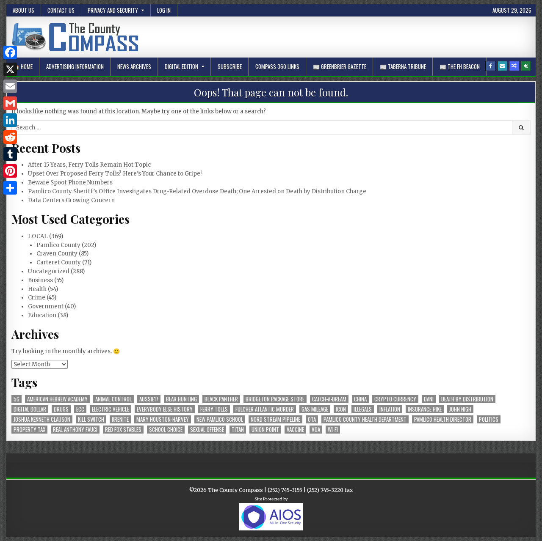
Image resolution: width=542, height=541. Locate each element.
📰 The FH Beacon (460, 66)
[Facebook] (490, 66)
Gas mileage (314, 409)
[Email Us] (502, 66)
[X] (10, 69)
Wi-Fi (333, 430)
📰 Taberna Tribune (403, 66)
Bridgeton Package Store (275, 399)
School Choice (166, 430)
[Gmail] (10, 103)
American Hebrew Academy (57, 399)
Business (40, 280)
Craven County (56, 253)
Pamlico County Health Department (365, 419)
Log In (164, 10)
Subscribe (230, 66)
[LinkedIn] (10, 120)
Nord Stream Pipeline (275, 419)
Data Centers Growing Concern (71, 200)
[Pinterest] (10, 170)
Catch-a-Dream (329, 399)
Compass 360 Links (277, 66)
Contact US (61, 10)
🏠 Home (23, 66)
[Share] (10, 187)
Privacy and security (113, 10)
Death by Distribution (467, 399)
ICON (341, 409)
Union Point (265, 430)
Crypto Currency (395, 399)
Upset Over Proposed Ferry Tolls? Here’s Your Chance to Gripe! (115, 173)
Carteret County (58, 262)
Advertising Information (75, 66)
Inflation (389, 409)
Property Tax (29, 430)
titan (238, 430)
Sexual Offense (207, 430)
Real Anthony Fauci (75, 430)
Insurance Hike (425, 409)
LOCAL (38, 236)
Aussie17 (148, 399)
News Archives (134, 66)
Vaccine (295, 430)
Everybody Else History (165, 409)
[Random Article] (514, 66)
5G (16, 399)
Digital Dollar (30, 409)
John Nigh (460, 409)
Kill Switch (91, 419)
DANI (429, 399)
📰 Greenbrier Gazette (339, 66)
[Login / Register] (526, 66)
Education (42, 315)
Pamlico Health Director (442, 419)
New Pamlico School (219, 419)
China (360, 399)
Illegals (363, 409)
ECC (80, 409)
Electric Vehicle (110, 409)
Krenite (120, 419)
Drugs (61, 409)
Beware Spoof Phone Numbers (70, 182)
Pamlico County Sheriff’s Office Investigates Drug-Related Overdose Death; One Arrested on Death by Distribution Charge (197, 191)
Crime (36, 297)
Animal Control (113, 399)
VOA (316, 430)
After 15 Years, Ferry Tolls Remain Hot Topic (89, 164)
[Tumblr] (10, 154)
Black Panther (221, 399)
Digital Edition (181, 66)
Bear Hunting (181, 399)
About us (23, 10)
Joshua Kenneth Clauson (42, 419)
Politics (488, 419)
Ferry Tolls (214, 409)
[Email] (10, 86)
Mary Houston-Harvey (162, 419)
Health (37, 289)
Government (46, 306)
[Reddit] (10, 137)
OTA (312, 419)
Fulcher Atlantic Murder (264, 409)
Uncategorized (48, 271)
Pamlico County (58, 245)
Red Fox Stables (123, 430)
